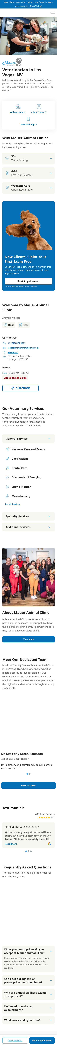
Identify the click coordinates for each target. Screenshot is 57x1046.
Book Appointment (42, 1040)
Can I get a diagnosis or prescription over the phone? (23, 980)
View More (28, 639)
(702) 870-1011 (15, 1040)
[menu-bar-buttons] (53, 12)
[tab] (27, 774)
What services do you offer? (22, 1020)
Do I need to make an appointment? (18, 1008)
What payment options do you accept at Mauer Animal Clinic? (24, 951)
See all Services (12, 504)
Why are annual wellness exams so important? (25, 994)
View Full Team (28, 785)
